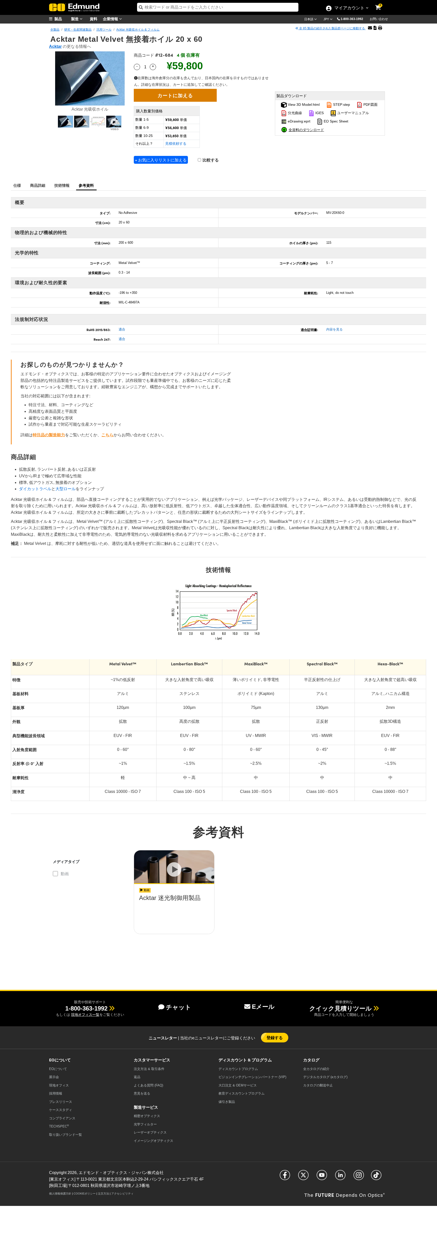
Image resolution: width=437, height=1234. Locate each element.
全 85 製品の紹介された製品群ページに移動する (332, 28)
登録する (275, 1037)
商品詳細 (38, 185)
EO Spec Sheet (335, 121)
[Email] (370, 28)
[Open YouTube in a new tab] (322, 1177)
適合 (122, 329)
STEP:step (341, 105)
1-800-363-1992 (352, 19)
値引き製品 (227, 1102)
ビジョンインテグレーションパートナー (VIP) (252, 1077)
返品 (137, 1077)
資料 (93, 18)
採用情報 (55, 1093)
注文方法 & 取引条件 (149, 1069)
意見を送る (142, 1093)
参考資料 (86, 185)
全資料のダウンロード (306, 129)
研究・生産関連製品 (78, 29)
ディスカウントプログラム (238, 1069)
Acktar (55, 46)
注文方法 (103, 1193)
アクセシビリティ (122, 1193)
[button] (354, 19)
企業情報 (111, 18)
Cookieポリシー (85, 1193)
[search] (217, 7)
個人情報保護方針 (60, 1193)
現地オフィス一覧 (85, 1015)
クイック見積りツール (340, 1008)
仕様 (17, 185)
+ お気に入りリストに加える (161, 159)
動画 (65, 874)
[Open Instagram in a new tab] (358, 1177)
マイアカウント (349, 8)
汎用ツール (104, 29)
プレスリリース (60, 1102)
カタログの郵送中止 (318, 1085)
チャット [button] (178, 1007)
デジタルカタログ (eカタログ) (325, 1077)
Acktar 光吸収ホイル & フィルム (138, 29)
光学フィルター (145, 1124)
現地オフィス (59, 1085)
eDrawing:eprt (298, 121)
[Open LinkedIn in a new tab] (340, 1177)
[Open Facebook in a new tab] (285, 1177)
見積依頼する (175, 143)
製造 (75, 18)
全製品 (54, 29)
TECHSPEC (59, 1126)
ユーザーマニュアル (352, 113)
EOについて (58, 1069)
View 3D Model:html (303, 105)
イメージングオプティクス (153, 1141)
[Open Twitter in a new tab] (303, 1177)
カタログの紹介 (316, 1069)
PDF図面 (370, 105)
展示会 (54, 1077)
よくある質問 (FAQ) (148, 1085)
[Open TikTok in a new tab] (376, 1177)
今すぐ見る (174, 912)
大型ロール (65, 489)
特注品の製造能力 (49, 435)
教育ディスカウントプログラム (242, 1093)
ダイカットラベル (35, 489)
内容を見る (334, 329)
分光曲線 (294, 113)
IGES (319, 113)
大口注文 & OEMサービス (238, 1085)
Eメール (263, 1006)
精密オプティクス (147, 1116)
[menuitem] (61, 19)
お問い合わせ (379, 19)
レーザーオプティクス (150, 1132)
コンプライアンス (62, 1118)
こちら (107, 435)
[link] (381, 3)
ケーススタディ (60, 1110)
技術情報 (62, 185)
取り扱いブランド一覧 (65, 1135)
